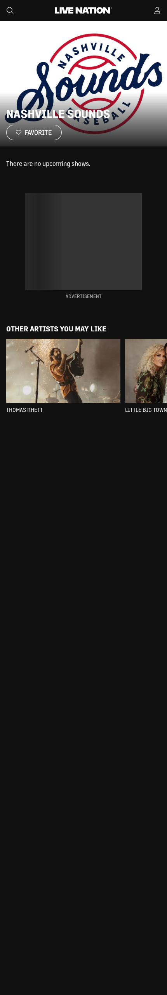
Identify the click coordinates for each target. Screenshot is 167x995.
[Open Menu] (157, 10)
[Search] (10, 10)
